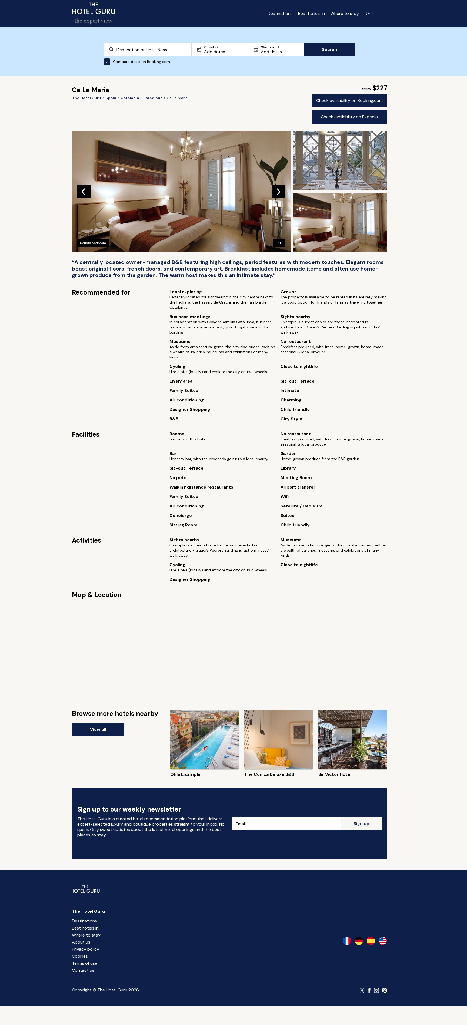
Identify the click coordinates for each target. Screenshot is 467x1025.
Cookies (80, 956)
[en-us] (382, 940)
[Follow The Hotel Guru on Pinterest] (384, 990)
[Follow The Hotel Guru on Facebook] (369, 990)
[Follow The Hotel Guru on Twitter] (362, 990)
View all (98, 729)
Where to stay (344, 13)
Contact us (83, 970)
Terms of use (84, 963)
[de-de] (358, 940)
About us (81, 942)
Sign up (361, 823)
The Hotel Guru (88, 911)
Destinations (280, 13)
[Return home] (93, 13)
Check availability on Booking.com (349, 100)
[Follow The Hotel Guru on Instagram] (376, 990)
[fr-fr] (347, 940)
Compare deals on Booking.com (141, 61)
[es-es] (370, 940)
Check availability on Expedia (349, 117)
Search (329, 49)
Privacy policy (85, 949)
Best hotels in (311, 13)
